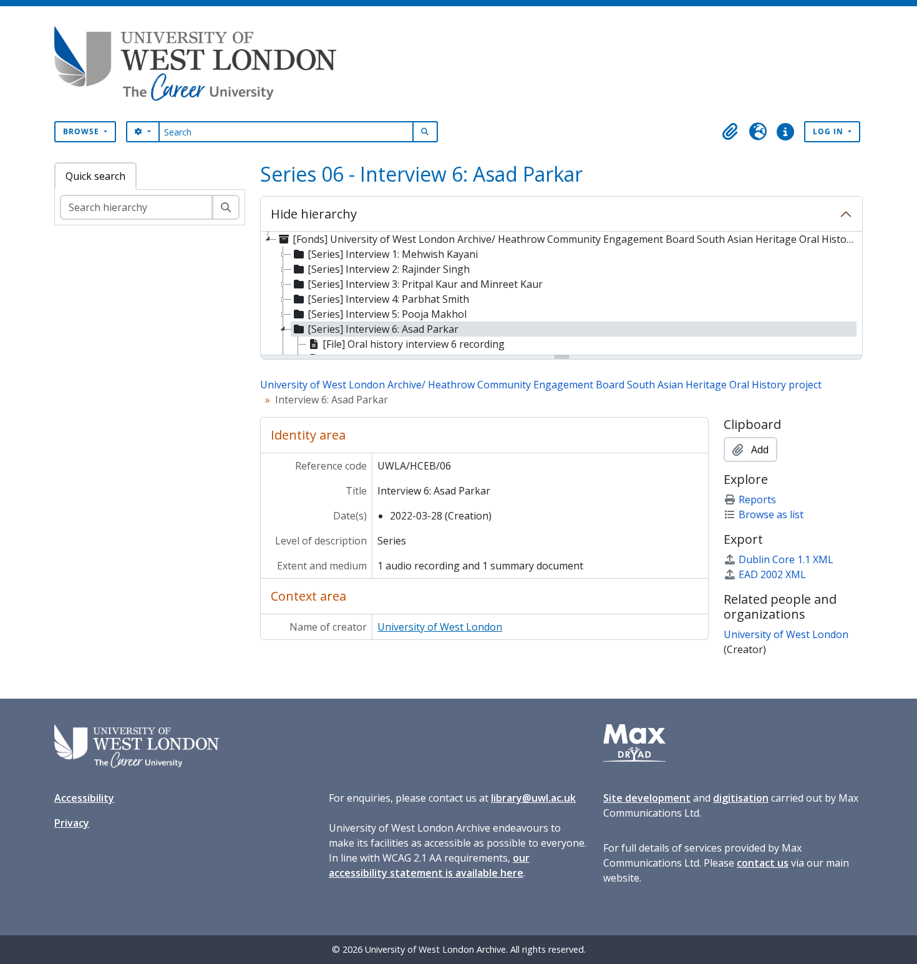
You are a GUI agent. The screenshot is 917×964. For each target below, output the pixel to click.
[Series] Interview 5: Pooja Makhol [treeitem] (387, 314)
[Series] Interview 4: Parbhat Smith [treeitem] (388, 299)
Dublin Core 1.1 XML (786, 559)
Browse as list (771, 514)
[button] (730, 131)
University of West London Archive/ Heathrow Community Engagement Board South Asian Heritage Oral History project (541, 384)
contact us (762, 863)
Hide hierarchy (314, 213)
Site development (647, 798)
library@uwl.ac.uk (533, 798)
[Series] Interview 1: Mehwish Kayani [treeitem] (393, 254)
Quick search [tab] (95, 176)
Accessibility (84, 798)
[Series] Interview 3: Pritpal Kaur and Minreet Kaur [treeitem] (425, 284)
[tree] (561, 294)
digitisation (741, 798)
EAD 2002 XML (772, 574)
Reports (757, 499)
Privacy (71, 823)
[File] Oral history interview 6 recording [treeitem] (414, 344)
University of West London (439, 627)
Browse (82, 131)
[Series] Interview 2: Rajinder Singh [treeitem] (389, 269)
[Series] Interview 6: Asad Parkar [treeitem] (383, 329)
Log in (829, 131)
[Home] (200, 63)
